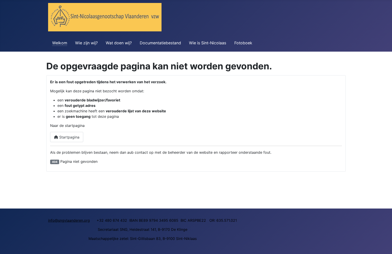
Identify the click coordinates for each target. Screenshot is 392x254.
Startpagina (68, 137)
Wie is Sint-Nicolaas (207, 42)
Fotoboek (243, 42)
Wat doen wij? (119, 42)
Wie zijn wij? (86, 42)
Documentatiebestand (160, 42)
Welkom (59, 42)
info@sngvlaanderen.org (69, 220)
